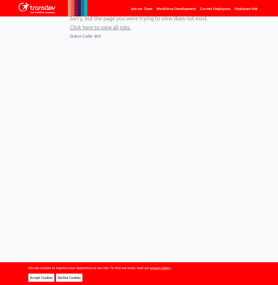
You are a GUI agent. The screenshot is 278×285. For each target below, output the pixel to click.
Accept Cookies (41, 278)
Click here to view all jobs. (100, 27)
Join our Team (141, 9)
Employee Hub (246, 9)
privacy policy (160, 268)
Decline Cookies (69, 278)
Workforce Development (176, 9)
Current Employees (215, 9)
